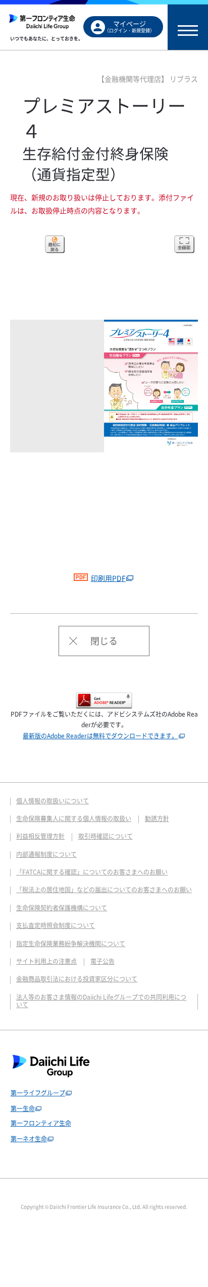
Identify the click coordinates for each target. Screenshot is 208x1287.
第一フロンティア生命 (41, 1123)
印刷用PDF (108, 578)
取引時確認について (105, 836)
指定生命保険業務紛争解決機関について (70, 943)
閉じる (104, 641)
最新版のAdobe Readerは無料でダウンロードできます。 (100, 735)
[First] (55, 244)
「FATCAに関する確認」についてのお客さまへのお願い (92, 871)
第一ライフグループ (38, 1092)
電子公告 (102, 961)
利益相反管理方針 (40, 836)
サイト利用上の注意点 (46, 961)
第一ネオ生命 (29, 1138)
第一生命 (23, 1108)
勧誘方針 (157, 818)
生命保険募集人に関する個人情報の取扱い (73, 818)
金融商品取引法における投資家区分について (76, 978)
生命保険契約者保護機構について (61, 907)
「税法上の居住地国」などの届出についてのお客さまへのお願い (104, 889)
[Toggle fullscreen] (184, 244)
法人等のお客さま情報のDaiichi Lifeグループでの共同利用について (101, 1000)
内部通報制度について (46, 854)
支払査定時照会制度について (55, 925)
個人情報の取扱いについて (52, 800)
